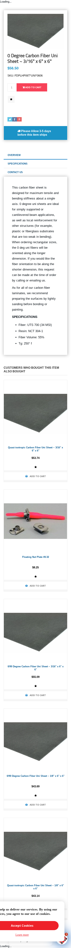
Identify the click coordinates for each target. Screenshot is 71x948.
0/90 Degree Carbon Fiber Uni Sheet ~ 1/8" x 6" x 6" (35, 776)
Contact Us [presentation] (15, 172)
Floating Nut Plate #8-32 (35, 557)
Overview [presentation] (14, 155)
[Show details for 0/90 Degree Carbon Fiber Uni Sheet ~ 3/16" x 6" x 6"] (35, 630)
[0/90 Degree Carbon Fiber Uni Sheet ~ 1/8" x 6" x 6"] (35, 740)
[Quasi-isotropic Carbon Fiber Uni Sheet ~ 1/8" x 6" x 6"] (35, 849)
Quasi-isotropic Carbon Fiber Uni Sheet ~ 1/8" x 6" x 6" (35, 887)
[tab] (35, 155)
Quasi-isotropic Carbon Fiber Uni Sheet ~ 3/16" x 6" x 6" (35, 449)
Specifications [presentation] (17, 163)
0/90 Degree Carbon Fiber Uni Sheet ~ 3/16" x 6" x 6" (36, 668)
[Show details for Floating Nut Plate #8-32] (35, 521)
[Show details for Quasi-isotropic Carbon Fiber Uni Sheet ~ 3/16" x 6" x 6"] (35, 411)
